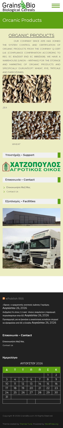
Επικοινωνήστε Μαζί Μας (18, 187)
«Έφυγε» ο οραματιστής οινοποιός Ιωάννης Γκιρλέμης (26, 305)
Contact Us (12, 191)
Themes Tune (26, 424)
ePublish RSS (15, 298)
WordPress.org (51, 424)
